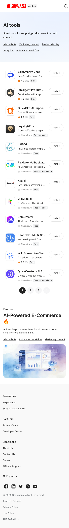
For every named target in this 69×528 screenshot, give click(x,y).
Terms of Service (12, 501)
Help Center (9, 402)
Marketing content (29, 44)
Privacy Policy (10, 507)
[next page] (46, 290)
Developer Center (12, 431)
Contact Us (9, 454)
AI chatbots (9, 44)
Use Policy (8, 513)
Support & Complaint (14, 408)
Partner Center (11, 425)
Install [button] (56, 73)
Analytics (8, 50)
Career (6, 460)
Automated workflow (27, 50)
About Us (8, 448)
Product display (50, 44)
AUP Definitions (11, 519)
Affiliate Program (12, 466)
